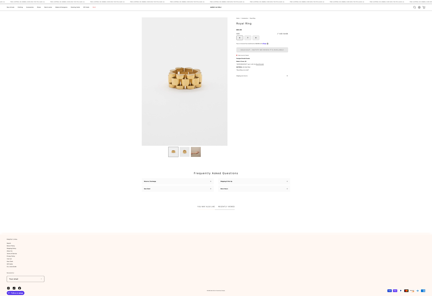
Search (9, 243)
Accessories (245, 18)
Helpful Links (12, 239)
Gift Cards (10, 264)
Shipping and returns (242, 75)
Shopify (223, 290)
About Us (9, 251)
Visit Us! (9, 259)
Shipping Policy (11, 248)
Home (238, 18)
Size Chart (10, 261)
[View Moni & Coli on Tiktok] (13, 288)
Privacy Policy (11, 256)
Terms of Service (12, 253)
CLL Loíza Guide (11, 266)
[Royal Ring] (173, 152)
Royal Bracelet (260, 64)
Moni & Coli (213, 290)
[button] (20, 7)
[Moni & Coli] (216, 7)
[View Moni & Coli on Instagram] (8, 288)
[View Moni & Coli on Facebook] (19, 288)
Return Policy (11, 246)
